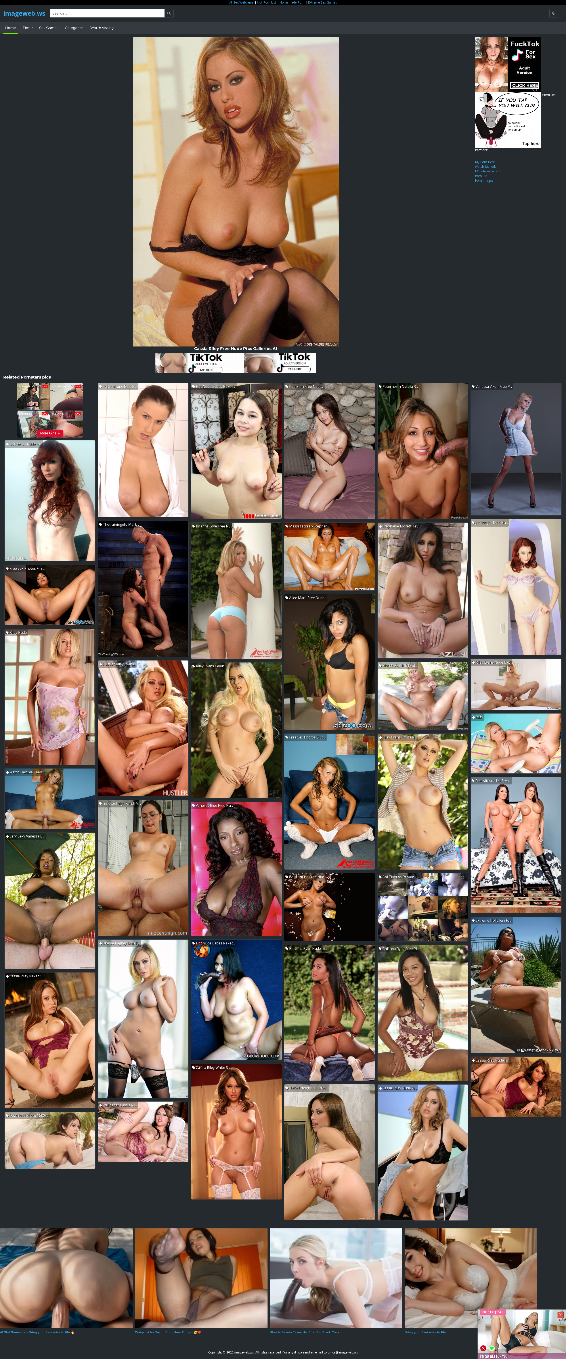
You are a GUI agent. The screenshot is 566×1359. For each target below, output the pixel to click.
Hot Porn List (266, 2)
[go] (169, 13)
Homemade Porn (292, 2)
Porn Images (484, 180)
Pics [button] (26, 28)
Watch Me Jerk (485, 166)
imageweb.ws (24, 13)
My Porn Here (485, 162)
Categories (74, 28)
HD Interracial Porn (488, 171)
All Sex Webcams (241, 2)
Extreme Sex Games (322, 2)
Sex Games (48, 28)
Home (10, 28)
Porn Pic (481, 176)
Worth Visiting (102, 28)
